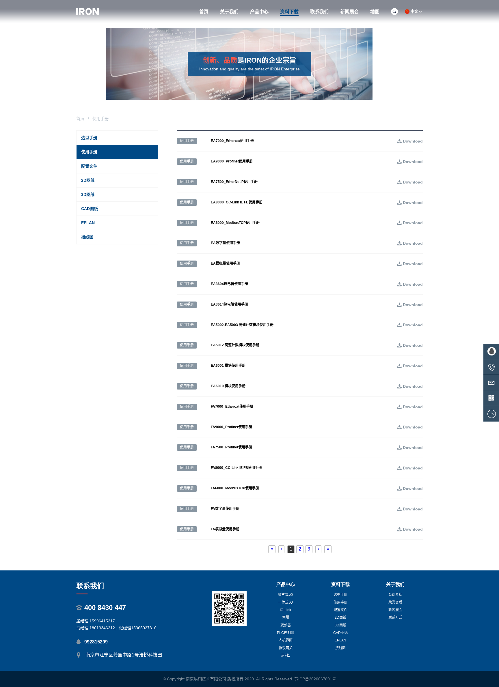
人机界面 (286, 640)
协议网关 (286, 648)
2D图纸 (340, 617)
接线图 (340, 648)
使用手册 (340, 602)
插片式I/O (285, 595)
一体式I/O (285, 602)
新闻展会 (395, 610)
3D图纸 (340, 625)
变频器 (285, 625)
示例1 (285, 656)
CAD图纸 (340, 633)
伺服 (285, 617)
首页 (80, 118)
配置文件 (340, 610)
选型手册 (340, 595)
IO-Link (285, 610)
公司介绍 (395, 595)
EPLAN (340, 640)
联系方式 (395, 617)
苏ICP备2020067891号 (315, 679)
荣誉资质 (395, 602)
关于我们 (395, 584)
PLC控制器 (285, 633)
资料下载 (340, 584)
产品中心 (285, 584)
